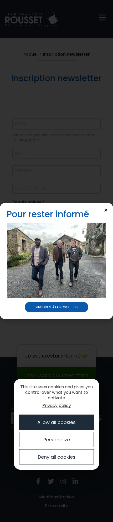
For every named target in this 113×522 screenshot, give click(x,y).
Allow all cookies (56, 422)
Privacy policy (56, 405)
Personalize (56, 439)
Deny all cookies (56, 457)
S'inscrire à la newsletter (57, 307)
